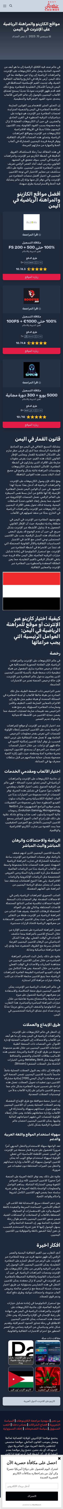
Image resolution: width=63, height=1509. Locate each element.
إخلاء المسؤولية (12, 1428)
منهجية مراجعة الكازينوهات (32, 1420)
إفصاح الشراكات (38, 1424)
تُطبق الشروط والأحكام (31, 251)
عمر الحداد (18, 36)
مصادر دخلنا (19, 1424)
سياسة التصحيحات (36, 1428)
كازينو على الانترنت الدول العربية (39, 1401)
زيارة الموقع (31, 276)
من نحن (55, 1420)
